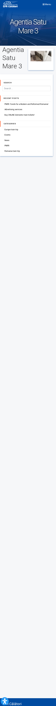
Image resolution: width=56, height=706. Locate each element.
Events (7, 135)
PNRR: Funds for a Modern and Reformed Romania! (26, 104)
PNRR (7, 146)
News (7, 140)
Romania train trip (12, 151)
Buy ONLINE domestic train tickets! (20, 115)
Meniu (47, 4)
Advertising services (13, 109)
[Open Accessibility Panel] (5, 701)
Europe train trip (11, 130)
